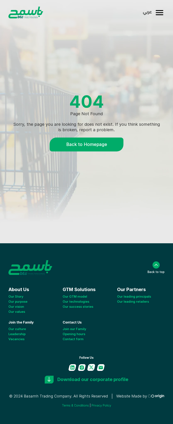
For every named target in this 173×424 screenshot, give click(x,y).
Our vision (16, 307)
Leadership (17, 334)
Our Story (15, 296)
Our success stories (78, 307)
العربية (147, 13)
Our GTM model (75, 296)
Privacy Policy (101, 405)
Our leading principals (134, 296)
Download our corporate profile (92, 379)
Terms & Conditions (75, 405)
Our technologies (76, 302)
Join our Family (74, 329)
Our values (16, 312)
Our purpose (17, 302)
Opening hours (74, 334)
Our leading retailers (133, 302)
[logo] (25, 13)
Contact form (73, 339)
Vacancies (16, 339)
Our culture (17, 329)
